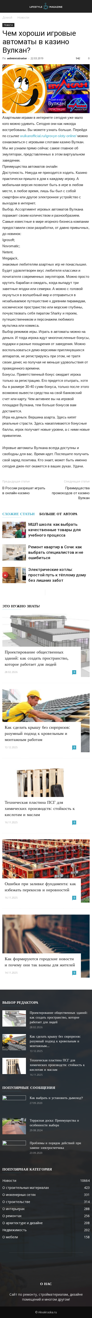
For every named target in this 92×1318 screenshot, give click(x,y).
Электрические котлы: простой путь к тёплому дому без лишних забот (57, 575)
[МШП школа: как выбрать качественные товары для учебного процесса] (14, 530)
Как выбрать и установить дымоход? (56, 1098)
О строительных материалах (25, 1187)
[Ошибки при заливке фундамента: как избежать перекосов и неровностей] (46, 870)
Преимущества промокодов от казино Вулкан (71, 493)
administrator (17, 58)
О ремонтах (11, 1216)
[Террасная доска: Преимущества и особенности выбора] (14, 1126)
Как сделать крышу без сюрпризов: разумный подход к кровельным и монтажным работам (37, 733)
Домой (7, 18)
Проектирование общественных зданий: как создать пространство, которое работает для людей (36, 658)
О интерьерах (13, 1209)
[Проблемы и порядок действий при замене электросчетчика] (14, 1149)
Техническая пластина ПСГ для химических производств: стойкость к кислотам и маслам (40, 808)
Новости (23, 18)
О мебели (10, 1237)
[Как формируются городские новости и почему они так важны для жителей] (46, 946)
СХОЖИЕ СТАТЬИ (18, 514)
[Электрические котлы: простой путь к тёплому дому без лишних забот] (14, 575)
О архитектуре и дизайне (22, 1223)
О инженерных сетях (19, 1194)
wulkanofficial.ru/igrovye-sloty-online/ (48, 136)
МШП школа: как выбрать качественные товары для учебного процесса (54, 530)
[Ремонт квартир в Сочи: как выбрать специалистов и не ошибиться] (14, 552)
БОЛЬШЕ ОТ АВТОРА (58, 514)
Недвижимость (14, 1230)
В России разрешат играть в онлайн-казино (23, 490)
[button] (85, 6)
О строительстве (16, 1201)
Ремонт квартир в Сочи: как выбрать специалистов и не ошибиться (55, 552)
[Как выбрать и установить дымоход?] (14, 1103)
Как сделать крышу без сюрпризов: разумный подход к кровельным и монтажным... (55, 1041)
